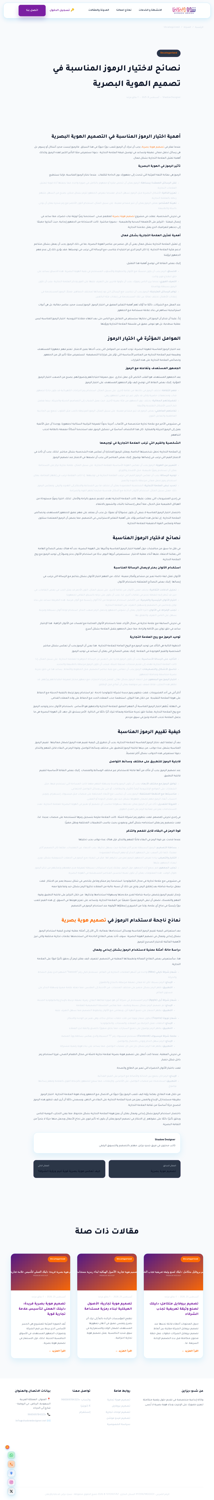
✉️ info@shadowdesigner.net (33, 1421)
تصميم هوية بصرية (153, 147)
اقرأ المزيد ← (190, 1351)
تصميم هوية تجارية (118, 1400)
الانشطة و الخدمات (150, 10)
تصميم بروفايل (121, 1406)
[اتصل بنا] (11, 1464)
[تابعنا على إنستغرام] (11, 1482)
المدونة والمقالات (98, 10)
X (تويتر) (85, 1406)
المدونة (187, 27)
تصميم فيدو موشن (118, 1418)
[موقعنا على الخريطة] (11, 1473)
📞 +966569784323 (39, 1415)
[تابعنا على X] (11, 1491)
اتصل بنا (32, 10)
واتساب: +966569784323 (75, 1400)
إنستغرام (84, 1412)
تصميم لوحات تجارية (118, 1412)
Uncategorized (172, 27)
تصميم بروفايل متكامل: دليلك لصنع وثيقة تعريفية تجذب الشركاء (173, 1309)
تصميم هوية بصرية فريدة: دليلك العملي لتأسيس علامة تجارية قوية (42, 1309)
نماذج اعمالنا (123, 10)
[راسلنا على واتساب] (11, 1455)
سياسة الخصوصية (118, 1424)
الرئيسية (199, 27)
